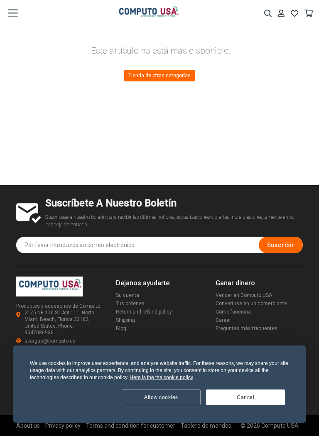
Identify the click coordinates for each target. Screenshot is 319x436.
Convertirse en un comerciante (251, 303)
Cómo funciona (233, 312)
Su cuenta (127, 295)
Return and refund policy (144, 312)
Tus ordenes (130, 303)
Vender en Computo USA (244, 295)
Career (223, 320)
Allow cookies (161, 397)
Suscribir (280, 245)
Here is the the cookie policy (161, 377)
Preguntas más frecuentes (246, 328)
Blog (121, 328)
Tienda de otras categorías (159, 75)
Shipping (125, 320)
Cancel (245, 397)
